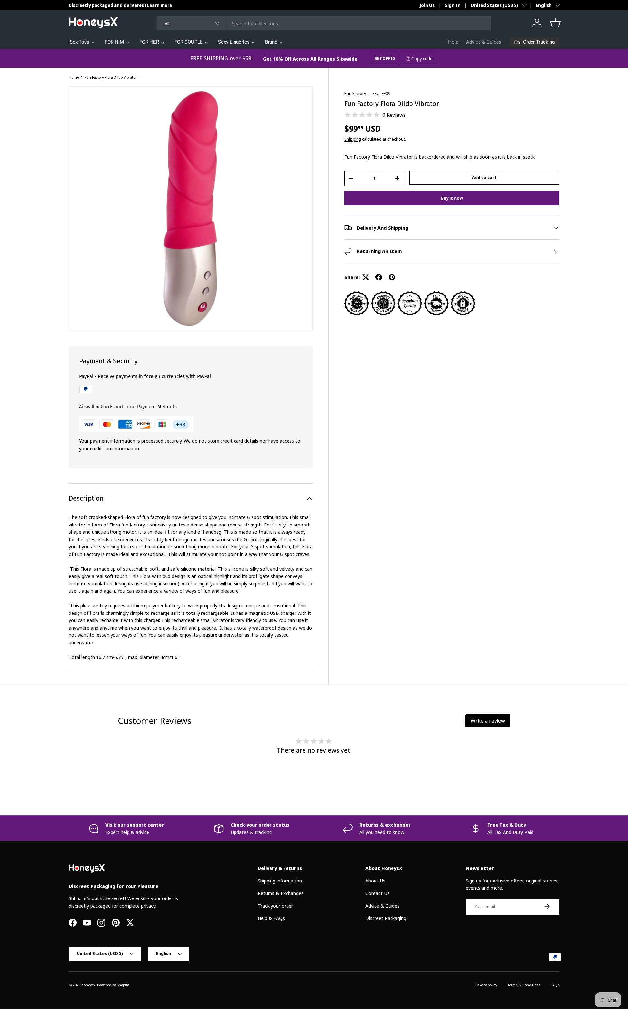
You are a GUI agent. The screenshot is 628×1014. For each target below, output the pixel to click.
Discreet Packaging (385, 918)
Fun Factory (355, 93)
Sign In (453, 5)
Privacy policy (486, 984)
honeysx (88, 984)
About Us (375, 880)
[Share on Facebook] (378, 277)
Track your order (275, 905)
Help (453, 42)
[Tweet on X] (365, 277)
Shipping (352, 139)
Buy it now (452, 198)
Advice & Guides (483, 42)
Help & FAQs (271, 918)
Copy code (422, 58)
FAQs (555, 984)
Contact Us (377, 893)
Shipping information (280, 880)
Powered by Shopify (113, 984)
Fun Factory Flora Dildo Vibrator (111, 77)
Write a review (488, 720)
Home (74, 77)
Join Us (427, 5)
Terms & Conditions (523, 984)
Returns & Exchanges (281, 893)
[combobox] (324, 23)
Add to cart (484, 177)
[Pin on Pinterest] (391, 277)
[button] (555, 23)
